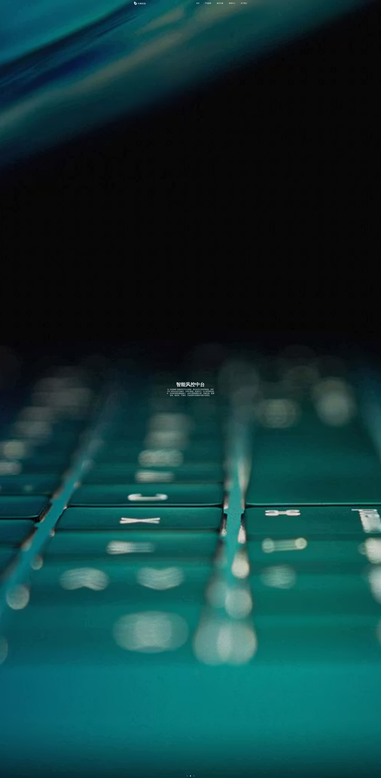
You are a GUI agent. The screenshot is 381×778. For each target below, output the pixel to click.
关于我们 (244, 3)
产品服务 (208, 3)
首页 (197, 3)
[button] (187, 775)
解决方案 (220, 3)
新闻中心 (232, 3)
